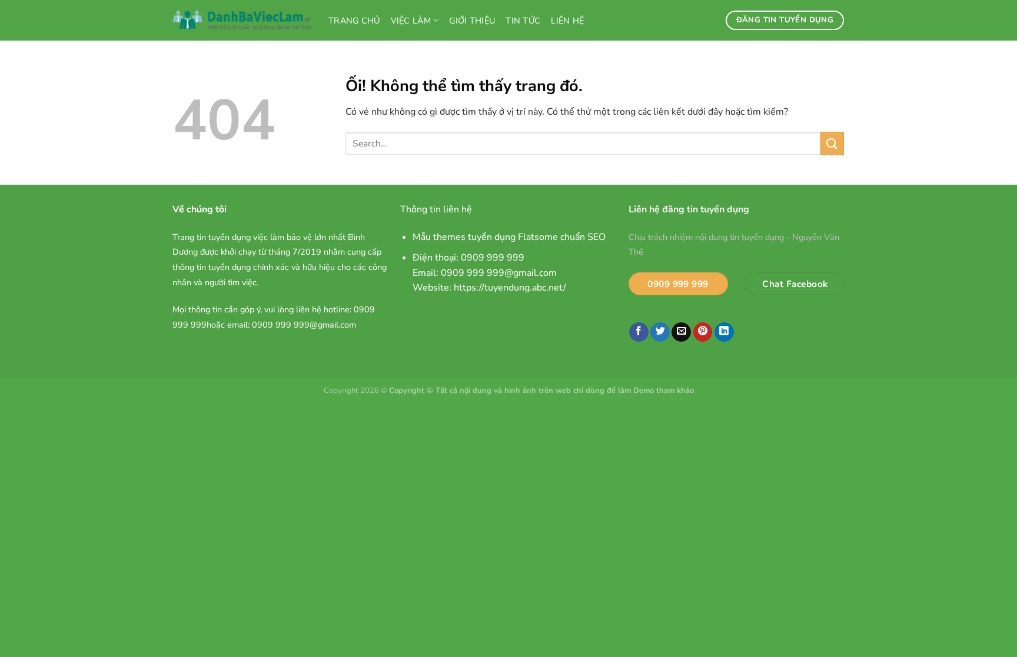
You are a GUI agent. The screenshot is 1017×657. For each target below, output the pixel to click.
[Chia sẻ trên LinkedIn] (724, 332)
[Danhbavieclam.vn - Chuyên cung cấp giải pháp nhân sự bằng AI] (242, 20)
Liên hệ (567, 20)
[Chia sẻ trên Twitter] (660, 332)
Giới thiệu (472, 20)
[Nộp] (832, 143)
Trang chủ (354, 20)
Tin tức (523, 20)
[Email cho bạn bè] (681, 332)
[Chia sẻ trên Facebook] (639, 332)
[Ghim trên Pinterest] (703, 332)
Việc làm (411, 20)
